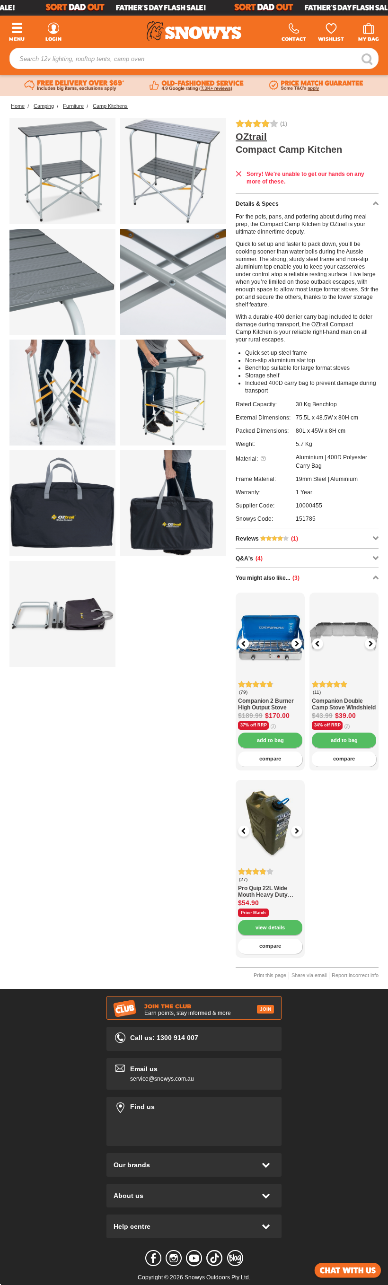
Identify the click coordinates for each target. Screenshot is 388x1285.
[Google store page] (197, 85)
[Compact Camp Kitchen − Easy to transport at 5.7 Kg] (173, 503)
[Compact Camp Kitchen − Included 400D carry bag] (62, 503)
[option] (270, 627)
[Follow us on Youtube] (194, 1258)
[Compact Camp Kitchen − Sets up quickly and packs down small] (62, 614)
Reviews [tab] (267, 538)
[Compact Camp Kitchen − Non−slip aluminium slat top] (173, 393)
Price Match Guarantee (253, 913)
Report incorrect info (355, 975)
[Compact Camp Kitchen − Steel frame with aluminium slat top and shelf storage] (173, 171)
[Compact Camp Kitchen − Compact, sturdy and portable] (62, 171)
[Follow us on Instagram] (174, 1258)
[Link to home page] (194, 31)
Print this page (270, 975)
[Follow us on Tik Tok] (214, 1258)
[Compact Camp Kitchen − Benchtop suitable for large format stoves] (62, 282)
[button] (250, 644)
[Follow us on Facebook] (153, 1258)
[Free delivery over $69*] (74, 85)
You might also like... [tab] (268, 578)
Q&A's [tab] (249, 558)
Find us (194, 1105)
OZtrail (251, 136)
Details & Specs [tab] (257, 204)
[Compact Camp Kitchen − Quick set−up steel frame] (173, 282)
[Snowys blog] (235, 1258)
